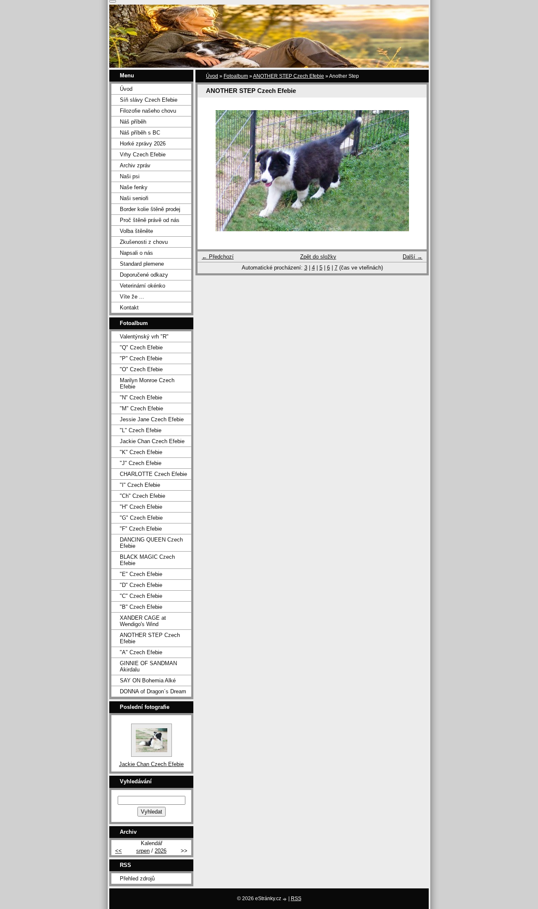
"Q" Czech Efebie (141, 347)
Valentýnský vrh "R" (144, 336)
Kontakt (129, 307)
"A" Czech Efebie (141, 652)
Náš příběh (133, 122)
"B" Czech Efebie (141, 607)
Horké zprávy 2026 (143, 143)
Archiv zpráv (135, 165)
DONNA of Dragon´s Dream (153, 691)
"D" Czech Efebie (141, 585)
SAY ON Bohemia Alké (148, 680)
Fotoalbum (236, 76)
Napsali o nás (136, 253)
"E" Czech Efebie (141, 574)
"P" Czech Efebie (141, 358)
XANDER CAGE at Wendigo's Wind (143, 621)
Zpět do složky (318, 257)
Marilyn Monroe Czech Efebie (147, 383)
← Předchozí (218, 257)
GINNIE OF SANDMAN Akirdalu (148, 666)
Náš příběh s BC (140, 132)
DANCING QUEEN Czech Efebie (151, 542)
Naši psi (130, 176)
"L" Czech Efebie (140, 430)
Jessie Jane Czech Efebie (152, 419)
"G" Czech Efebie (141, 518)
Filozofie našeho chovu (148, 111)
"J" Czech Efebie (140, 463)
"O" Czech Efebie (141, 369)
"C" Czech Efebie (141, 596)
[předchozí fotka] (211, 170)
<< (118, 851)
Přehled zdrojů (137, 878)
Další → (412, 257)
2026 (160, 851)
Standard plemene (142, 264)
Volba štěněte (136, 231)
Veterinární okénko (142, 286)
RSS (296, 898)
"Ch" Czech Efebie (142, 496)
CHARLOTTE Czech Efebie (153, 474)
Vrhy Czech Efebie (143, 154)
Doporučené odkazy (144, 275)
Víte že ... (132, 296)
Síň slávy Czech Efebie (148, 100)
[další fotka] (413, 170)
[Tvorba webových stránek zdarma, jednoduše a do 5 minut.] (285, 899)
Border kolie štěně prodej (150, 209)
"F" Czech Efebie (141, 529)
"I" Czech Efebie (140, 485)
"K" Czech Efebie (141, 452)
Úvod (212, 76)
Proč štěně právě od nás (149, 220)
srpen (143, 851)
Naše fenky (134, 187)
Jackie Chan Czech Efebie (152, 441)
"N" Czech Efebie (141, 397)
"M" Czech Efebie (141, 408)
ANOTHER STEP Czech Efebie (288, 76)
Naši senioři (134, 198)
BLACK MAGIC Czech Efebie (147, 560)
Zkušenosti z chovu (144, 242)
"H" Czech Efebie (141, 507)
